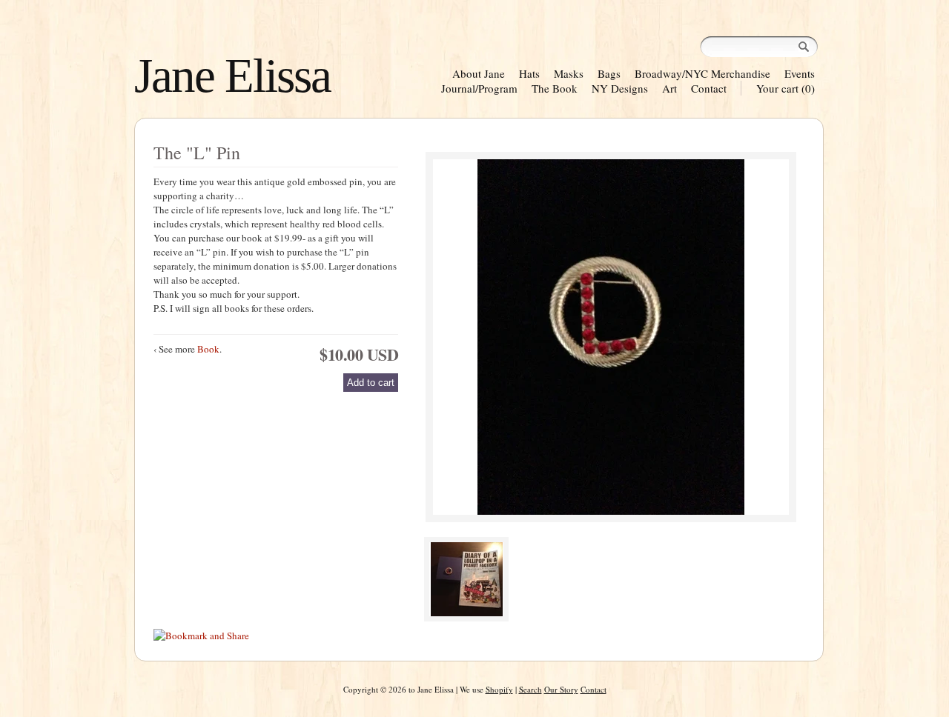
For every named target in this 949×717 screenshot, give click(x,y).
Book (208, 349)
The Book (555, 88)
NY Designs (620, 88)
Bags (609, 73)
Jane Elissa (232, 75)
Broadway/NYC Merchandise (702, 73)
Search (530, 689)
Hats (529, 73)
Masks (568, 73)
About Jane (478, 73)
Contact (709, 88)
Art (669, 88)
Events (799, 73)
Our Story (561, 689)
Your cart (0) (785, 88)
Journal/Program (479, 88)
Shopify (499, 689)
